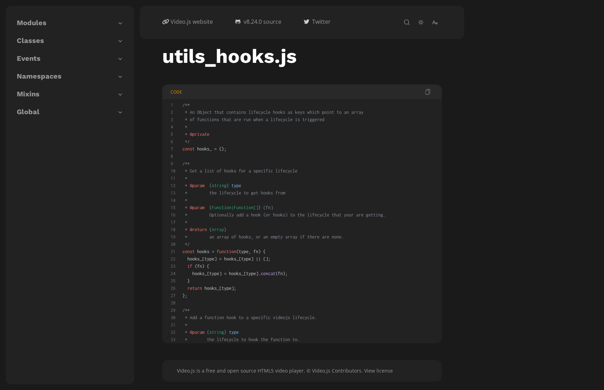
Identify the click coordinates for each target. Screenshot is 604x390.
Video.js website (192, 21)
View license (378, 370)
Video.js (186, 370)
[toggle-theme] (420, 22)
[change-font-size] (434, 22)
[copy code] (427, 91)
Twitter (321, 21)
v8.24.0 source (262, 21)
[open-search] (406, 22)
